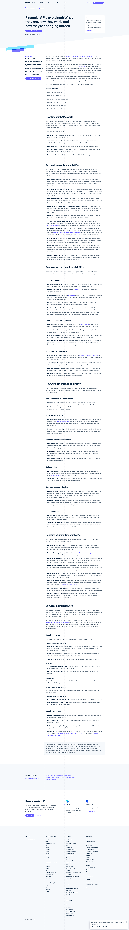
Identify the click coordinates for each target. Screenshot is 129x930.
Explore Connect (70, 815)
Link (47, 870)
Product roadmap (90, 867)
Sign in (88, 3)
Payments (41, 8)
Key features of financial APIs (33, 61)
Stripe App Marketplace (72, 892)
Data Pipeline (49, 858)
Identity (48, 864)
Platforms (68, 862)
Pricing (67, 2)
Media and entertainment (72, 876)
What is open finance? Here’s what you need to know (61, 777)
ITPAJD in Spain (51, 779)
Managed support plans (92, 884)
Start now (29, 815)
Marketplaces (69, 858)
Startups (68, 841)
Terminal (48, 889)
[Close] (126, 922)
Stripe (76, 289)
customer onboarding (84, 553)
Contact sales (97, 3)
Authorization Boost (51, 843)
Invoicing (48, 866)
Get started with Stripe (33, 30)
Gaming (68, 870)
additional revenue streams (69, 585)
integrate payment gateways (88, 355)
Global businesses (70, 853)
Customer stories (90, 841)
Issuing (47, 868)
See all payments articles (32, 778)
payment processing (62, 421)
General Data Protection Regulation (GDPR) (67, 232)
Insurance (68, 874)
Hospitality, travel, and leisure (73, 872)
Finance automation (71, 851)
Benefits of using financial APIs (34, 71)
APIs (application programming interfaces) (79, 56)
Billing (47, 845)
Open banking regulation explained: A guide (59, 775)
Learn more (89, 30)
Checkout (48, 849)
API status (68, 907)
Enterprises (69, 839)
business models (55, 475)
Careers (88, 869)
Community (89, 845)
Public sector (69, 883)
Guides (88, 839)
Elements (48, 860)
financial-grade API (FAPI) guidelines (57, 622)
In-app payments (70, 855)
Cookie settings (90, 859)
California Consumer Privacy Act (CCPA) (69, 733)
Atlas (47, 841)
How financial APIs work (32, 59)
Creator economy (70, 868)
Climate (47, 851)
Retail (67, 885)
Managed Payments (51, 872)
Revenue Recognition (51, 883)
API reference (69, 905)
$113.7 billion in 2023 (78, 66)
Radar (47, 881)
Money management (71, 860)
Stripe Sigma (49, 885)
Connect (48, 853)
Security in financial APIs (32, 74)
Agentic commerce (71, 843)
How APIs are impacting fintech (34, 68)
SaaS (67, 864)
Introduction (28, 56)
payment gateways (53, 225)
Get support (89, 882)
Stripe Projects (69, 913)
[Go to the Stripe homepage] (27, 837)
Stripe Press (89, 874)
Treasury (48, 891)
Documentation (70, 903)
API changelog (69, 909)
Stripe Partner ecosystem (72, 895)
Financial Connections (51, 862)
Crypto (47, 855)
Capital (47, 847)
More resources (30, 8)
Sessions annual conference (93, 847)
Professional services (71, 881)
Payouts (48, 878)
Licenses (88, 855)
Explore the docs (90, 811)
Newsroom (89, 872)
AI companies (69, 866)
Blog (87, 843)
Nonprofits (68, 878)
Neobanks (71, 295)
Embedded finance (70, 849)
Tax (46, 887)
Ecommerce (69, 847)
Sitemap (88, 857)
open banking (84, 324)
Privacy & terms (90, 849)
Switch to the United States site (99, 926)
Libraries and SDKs (70, 911)
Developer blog (70, 915)
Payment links (49, 874)
